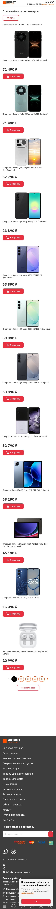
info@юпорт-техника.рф (19, 872)
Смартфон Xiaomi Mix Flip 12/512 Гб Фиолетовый (25, 436)
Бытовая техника (13, 748)
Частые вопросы (12, 789)
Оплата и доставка (14, 799)
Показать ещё (28, 687)
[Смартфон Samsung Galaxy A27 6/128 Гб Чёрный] (28, 205)
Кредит (7, 809)
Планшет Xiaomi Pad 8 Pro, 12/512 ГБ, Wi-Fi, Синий (26, 490)
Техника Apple (11, 768)
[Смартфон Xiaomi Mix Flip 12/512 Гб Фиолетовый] (28, 420)
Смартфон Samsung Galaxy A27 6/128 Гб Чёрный (24, 221)
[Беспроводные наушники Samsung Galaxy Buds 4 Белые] (28, 635)
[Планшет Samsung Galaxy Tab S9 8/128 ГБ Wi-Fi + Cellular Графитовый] (28, 528)
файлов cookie (27, 893)
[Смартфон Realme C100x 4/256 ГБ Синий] (28, 581)
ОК (36, 901)
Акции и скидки (12, 794)
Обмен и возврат (13, 804)
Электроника (10, 753)
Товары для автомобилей (18, 773)
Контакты (8, 820)
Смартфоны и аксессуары (18, 763)
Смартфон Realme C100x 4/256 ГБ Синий (21, 597)
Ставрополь (49, 1)
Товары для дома (13, 778)
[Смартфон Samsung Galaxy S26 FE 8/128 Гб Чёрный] (28, 367)
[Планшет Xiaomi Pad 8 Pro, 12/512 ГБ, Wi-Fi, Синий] (28, 474)
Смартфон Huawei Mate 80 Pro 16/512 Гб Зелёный (25, 114)
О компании (10, 784)
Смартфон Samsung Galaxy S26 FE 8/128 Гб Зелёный (26, 329)
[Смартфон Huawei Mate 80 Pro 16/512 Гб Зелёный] (28, 98)
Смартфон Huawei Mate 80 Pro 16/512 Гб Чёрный (25, 60)
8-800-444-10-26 (34, 4)
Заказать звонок (47, 4)
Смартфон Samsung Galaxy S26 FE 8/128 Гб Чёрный (26, 382)
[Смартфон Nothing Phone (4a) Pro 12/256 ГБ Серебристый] (28, 152)
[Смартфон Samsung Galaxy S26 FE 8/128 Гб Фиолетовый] (28, 259)
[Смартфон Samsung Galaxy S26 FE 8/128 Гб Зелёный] (28, 313)
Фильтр (11, 18)
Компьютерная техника (17, 758)
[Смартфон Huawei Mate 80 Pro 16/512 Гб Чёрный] (28, 44)
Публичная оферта (14, 814)
